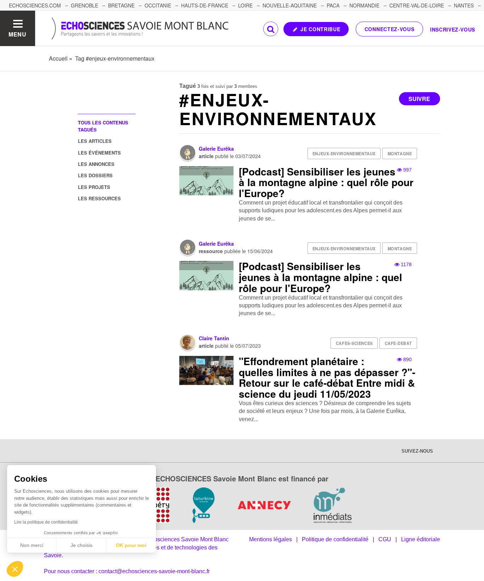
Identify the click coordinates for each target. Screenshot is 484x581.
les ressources (99, 198)
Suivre (419, 99)
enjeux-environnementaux (344, 153)
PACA (333, 5)
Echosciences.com (35, 5)
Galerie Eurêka (216, 148)
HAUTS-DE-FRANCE (204, 5)
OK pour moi (131, 545)
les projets (94, 187)
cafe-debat (398, 343)
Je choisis (81, 545)
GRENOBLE (84, 5)
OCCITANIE (158, 5)
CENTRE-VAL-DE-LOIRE (416, 5)
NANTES (464, 5)
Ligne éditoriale (420, 539)
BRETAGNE (121, 5)
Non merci (31, 545)
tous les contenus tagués (103, 126)
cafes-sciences (354, 343)
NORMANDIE (364, 5)
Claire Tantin (214, 338)
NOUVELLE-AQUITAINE (290, 5)
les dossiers (95, 175)
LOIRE (245, 5)
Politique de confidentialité (335, 539)
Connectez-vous (390, 29)
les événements (99, 152)
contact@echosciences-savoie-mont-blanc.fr (154, 571)
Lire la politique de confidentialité (46, 522)
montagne (400, 153)
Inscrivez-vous (452, 29)
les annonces (96, 164)
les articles (95, 141)
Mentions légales (270, 539)
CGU (384, 539)
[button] (14, 568)
